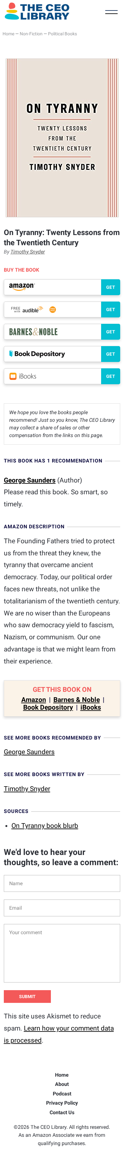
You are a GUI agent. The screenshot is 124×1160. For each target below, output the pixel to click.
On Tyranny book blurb (44, 826)
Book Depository (48, 707)
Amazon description (34, 527)
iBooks (90, 707)
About (62, 1084)
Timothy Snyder (27, 252)
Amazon (33, 700)
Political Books (62, 33)
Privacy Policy (62, 1103)
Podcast (62, 1094)
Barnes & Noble (76, 700)
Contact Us (62, 1112)
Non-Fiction (31, 33)
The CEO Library (37, 11)
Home (8, 33)
